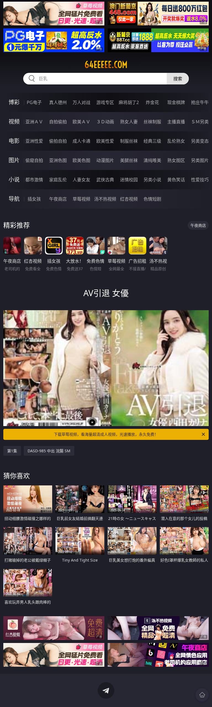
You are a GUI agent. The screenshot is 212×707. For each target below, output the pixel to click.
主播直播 (176, 122)
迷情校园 (129, 180)
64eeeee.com (106, 64)
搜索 (177, 79)
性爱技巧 (200, 180)
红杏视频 (129, 199)
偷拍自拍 (58, 141)
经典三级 (152, 141)
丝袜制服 (152, 122)
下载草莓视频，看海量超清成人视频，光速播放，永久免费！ (106, 434)
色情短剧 (152, 199)
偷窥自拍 (34, 160)
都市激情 (34, 180)
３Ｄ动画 (105, 122)
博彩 (14, 102)
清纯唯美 (152, 160)
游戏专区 (105, 102)
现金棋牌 (176, 102)
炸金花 (152, 102)
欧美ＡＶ (81, 122)
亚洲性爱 (34, 141)
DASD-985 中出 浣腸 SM (49, 450)
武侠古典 (105, 180)
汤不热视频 (105, 199)
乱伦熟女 (176, 141)
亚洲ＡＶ (34, 122)
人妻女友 (81, 180)
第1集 (12, 450)
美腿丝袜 (129, 160)
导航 (14, 199)
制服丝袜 (129, 141)
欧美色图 (81, 160)
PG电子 (34, 102)
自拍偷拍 (58, 122)
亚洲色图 (58, 160)
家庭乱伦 (58, 180)
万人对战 (81, 102)
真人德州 (58, 102)
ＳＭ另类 (200, 122)
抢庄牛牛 (200, 102)
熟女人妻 (129, 122)
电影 (14, 141)
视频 (14, 121)
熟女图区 (176, 160)
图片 (14, 160)
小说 (14, 179)
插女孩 (34, 199)
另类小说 (152, 180)
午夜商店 (58, 199)
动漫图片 (105, 160)
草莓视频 (81, 199)
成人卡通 (81, 141)
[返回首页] (202, 694)
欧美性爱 (105, 141)
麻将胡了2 (129, 102)
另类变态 (200, 141)
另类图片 (200, 160)
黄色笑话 (176, 180)
